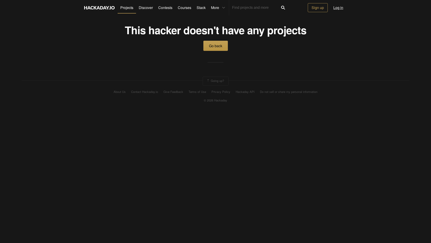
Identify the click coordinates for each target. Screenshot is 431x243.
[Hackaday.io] (99, 7)
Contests (165, 7)
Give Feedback (173, 92)
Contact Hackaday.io (144, 92)
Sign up (318, 7)
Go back (215, 45)
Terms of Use (197, 92)
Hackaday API (245, 92)
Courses (184, 7)
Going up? (217, 81)
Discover (146, 7)
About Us (120, 92)
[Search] (283, 7)
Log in (338, 7)
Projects (126, 7)
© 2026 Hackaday (215, 100)
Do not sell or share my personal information (288, 92)
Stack (201, 7)
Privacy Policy (220, 92)
